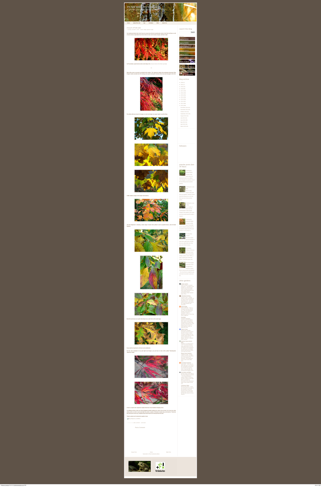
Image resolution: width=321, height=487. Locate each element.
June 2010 (183, 120)
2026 (182, 82)
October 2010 (184, 111)
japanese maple (150, 29)
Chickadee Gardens (186, 296)
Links (158, 23)
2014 (182, 97)
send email (143, 422)
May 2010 (183, 122)
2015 (182, 95)
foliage (145, 29)
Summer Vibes (184, 297)
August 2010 (184, 115)
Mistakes (151, 23)
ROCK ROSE (184, 306)
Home (128, 23)
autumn (141, 29)
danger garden (184, 284)
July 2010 (183, 118)
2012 (182, 101)
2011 (182, 103)
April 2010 (183, 124)
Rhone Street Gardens (186, 353)
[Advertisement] (186, 136)
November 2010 (184, 109)
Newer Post (134, 452)
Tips (144, 23)
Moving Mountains (185, 386)
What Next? (184, 364)
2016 (182, 93)
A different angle (185, 354)
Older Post (168, 452)
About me (164, 23)
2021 (182, 84)
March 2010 (183, 126)
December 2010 (184, 107)
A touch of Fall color (134, 28)
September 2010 (184, 113)
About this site (136, 23)
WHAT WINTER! (185, 307)
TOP (319, 485)
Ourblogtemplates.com (19, 485)
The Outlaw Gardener (186, 362)
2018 (182, 88)
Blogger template (5, 485)
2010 (182, 105)
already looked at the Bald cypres (158, 63)
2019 (182, 86)
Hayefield (183, 317)
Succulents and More (186, 372)
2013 (182, 99)
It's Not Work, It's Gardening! (143, 7)
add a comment (136, 422)
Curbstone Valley (185, 385)
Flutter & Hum (184, 329)
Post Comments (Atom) (154, 453)
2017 (182, 90)
